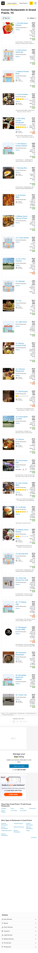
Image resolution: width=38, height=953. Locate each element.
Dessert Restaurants (17, 831)
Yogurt (28, 830)
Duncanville (32, 808)
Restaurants (21, 713)
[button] (35, 3)
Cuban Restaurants (6, 830)
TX (7, 713)
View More (34, 837)
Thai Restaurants (18, 823)
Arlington (3, 808)
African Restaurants (4, 827)
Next (27, 722)
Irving (12, 808)
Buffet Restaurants (19, 827)
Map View (7, 18)
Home (3, 713)
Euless (22, 808)
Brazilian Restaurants (4, 824)
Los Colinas (14, 810)
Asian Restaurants (31, 713)
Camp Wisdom (3, 811)
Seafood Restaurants (4, 834)
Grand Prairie (13, 713)
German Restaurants (29, 824)
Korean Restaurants (21, 27)
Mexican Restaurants (29, 827)
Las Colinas (23, 810)
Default (32, 18)
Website (18, 29)
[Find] (31, 3)
